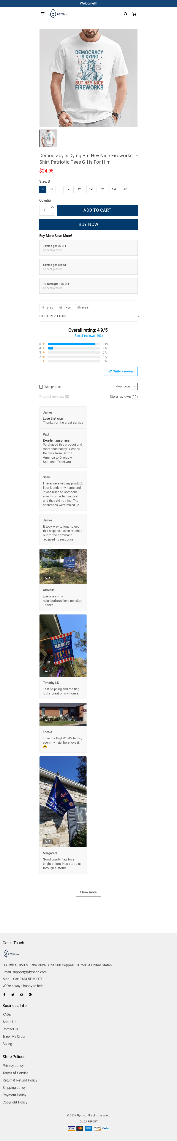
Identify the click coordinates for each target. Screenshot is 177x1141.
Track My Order (14, 1036)
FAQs (7, 1014)
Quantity (45, 200)
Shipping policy (14, 1088)
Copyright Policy (15, 1102)
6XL (125, 189)
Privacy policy (13, 1066)
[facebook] (6, 994)
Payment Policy (14, 1095)
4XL (103, 189)
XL (69, 189)
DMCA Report (89, 1121)
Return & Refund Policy (20, 1080)
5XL (114, 189)
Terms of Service (15, 1073)
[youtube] (23, 994)
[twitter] (14, 994)
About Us (9, 1022)
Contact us (11, 1029)
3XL (91, 189)
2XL (80, 189)
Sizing (7, 1044)
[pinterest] (31, 994)
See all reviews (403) (88, 335)
